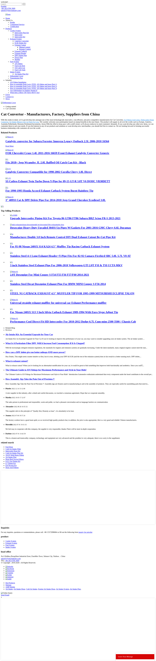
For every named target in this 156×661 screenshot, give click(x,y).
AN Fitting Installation (18, 82)
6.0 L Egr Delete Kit (12, 461)
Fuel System (14, 62)
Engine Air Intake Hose (46, 589)
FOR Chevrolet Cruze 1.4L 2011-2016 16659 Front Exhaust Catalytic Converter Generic (57, 153)
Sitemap (8, 585)
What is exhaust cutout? (16, 361)
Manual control (24, 47)
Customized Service (17, 24)
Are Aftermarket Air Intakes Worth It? (23, 90)
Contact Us (9, 97)
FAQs (7, 95)
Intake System (15, 72)
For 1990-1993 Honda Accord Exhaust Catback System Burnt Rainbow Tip (49, 190)
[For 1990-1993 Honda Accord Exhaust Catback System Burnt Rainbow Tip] (6, 188)
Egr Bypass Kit (11, 465)
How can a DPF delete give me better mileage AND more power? (35, 352)
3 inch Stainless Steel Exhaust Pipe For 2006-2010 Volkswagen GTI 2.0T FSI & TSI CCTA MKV (66, 265)
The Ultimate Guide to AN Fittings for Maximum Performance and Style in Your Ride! (45, 370)
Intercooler (18, 35)
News (7, 99)
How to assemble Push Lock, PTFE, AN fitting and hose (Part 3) (33, 88)
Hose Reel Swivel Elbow (14, 459)
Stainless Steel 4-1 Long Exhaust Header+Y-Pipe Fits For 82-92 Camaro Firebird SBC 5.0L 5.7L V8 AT (70, 255)
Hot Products (10, 583)
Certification (14, 27)
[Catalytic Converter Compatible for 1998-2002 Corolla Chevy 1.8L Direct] (8, 169)
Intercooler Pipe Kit (22, 33)
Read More (9, 146)
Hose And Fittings (12, 468)
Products (8, 29)
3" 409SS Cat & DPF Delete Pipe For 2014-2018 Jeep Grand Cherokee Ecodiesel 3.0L (55, 200)
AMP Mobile (10, 587)
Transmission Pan (16, 78)
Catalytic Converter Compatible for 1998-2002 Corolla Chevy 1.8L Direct (48, 171)
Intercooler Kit (20, 37)
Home (7, 18)
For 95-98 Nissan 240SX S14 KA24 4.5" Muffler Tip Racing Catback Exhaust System (59, 246)
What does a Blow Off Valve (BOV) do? (25, 93)
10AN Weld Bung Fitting (14, 455)
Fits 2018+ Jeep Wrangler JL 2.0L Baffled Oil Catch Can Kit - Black (45, 162)
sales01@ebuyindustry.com (11, 559)
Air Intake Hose (19, 589)
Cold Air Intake (31, 589)
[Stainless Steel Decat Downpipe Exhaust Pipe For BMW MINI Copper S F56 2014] (11, 281)
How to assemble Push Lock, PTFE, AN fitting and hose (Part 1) (33, 84)
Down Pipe (19, 57)
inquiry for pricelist (85, 532)
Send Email (5, 595)
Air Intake (9, 589)
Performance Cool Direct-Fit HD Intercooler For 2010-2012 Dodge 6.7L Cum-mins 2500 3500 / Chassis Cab (73, 321)
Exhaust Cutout (20, 45)
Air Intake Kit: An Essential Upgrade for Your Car (29, 334)
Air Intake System (62, 589)
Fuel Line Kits (20, 66)
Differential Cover (16, 76)
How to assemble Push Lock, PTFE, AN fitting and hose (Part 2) (33, 86)
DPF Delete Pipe (21, 55)
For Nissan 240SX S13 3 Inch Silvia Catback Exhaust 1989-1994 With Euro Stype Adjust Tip (64, 312)
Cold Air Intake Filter (13, 449)
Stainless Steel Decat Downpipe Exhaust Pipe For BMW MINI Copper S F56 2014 (58, 283)
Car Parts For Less (32, 122)
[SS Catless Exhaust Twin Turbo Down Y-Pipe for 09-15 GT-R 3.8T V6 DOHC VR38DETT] (8, 178)
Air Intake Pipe (10, 457)
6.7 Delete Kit (10, 463)
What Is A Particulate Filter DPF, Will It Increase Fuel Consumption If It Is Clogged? (45, 343)
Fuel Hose (9, 447)
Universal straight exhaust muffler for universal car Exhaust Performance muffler (58, 302)
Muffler (17, 60)
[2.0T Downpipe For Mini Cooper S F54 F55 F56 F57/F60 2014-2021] (14, 272)
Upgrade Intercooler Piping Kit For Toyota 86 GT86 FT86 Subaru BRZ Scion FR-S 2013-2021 (65, 218)
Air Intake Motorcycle (17, 122)
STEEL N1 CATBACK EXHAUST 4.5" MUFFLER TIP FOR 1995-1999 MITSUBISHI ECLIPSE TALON (72, 293)
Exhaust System (16, 39)
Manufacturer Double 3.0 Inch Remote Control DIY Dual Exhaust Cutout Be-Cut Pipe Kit (63, 237)
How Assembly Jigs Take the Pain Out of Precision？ (30, 379)
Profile (12, 22)
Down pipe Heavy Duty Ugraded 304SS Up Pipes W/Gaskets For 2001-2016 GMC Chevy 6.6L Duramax (70, 227)
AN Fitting (18, 64)
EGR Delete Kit (20, 43)
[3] (9, 197)
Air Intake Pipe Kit (21, 74)
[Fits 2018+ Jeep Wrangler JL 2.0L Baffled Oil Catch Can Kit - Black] (6, 159)
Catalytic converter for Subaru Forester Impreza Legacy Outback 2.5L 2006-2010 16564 (57, 141)
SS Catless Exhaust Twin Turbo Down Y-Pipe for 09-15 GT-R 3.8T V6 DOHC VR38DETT (57, 181)
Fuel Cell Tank (20, 70)
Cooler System (15, 31)
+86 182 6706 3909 (12, 561)
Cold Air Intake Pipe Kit (14, 453)
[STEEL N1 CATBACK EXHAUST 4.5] (11, 290)
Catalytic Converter (22, 41)
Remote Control (25, 49)
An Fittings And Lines (132, 120)
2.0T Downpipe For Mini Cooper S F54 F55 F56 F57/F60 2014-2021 (49, 274)
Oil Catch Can (20, 68)
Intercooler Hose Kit (12, 451)
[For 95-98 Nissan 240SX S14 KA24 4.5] (11, 243)
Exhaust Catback (21, 51)
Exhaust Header (20, 53)
